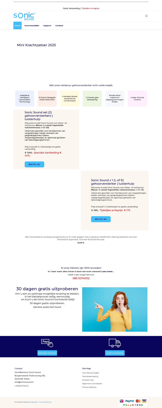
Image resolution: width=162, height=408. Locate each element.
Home (17, 25)
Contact (59, 25)
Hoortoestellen (32, 25)
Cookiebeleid (33, 402)
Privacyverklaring (45, 402)
